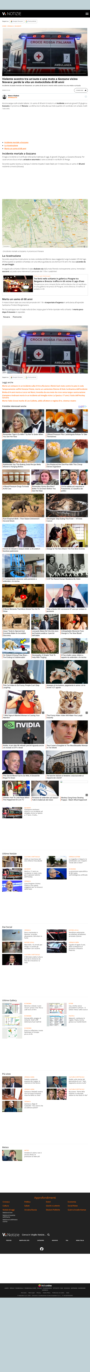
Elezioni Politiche (53, 1210)
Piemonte (17, 317)
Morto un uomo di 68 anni (15, 148)
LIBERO (6, 1288)
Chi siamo (23, 1292)
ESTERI (71, 1003)
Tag (67, 1240)
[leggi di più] (86, 97)
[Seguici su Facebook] (42, 1249)
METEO (26, 1150)
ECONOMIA (72, 869)
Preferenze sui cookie (58, 1292)
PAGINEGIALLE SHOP (30, 1288)
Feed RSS (8, 1240)
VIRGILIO (12, 1288)
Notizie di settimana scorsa (10, 1220)
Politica (27, 1202)
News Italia (80, 1240)
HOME (4, 26)
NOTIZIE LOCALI (73, 930)
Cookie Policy (46, 1292)
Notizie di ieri (8, 1213)
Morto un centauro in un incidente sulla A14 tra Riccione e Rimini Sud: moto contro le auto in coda (43, 386)
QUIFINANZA (74, 1288)
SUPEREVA (45, 1290)
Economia (72, 1202)
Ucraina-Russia (30, 1210)
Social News (73, 1206)
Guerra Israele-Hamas (77, 1210)
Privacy (39, 1292)
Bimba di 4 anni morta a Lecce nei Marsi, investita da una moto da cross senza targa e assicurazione (43, 392)
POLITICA (71, 1016)
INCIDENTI (18, 26)
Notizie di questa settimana (9, 1216)
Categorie (40, 1240)
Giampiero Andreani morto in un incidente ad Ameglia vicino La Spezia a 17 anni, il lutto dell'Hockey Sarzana (43, 396)
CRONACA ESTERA (74, 857)
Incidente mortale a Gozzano (16, 142)
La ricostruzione (11, 145)
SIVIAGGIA (67, 1288)
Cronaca (6, 1202)
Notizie (13, 1234)
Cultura (6, 1206)
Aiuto (67, 1292)
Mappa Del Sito (24, 1240)
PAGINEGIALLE (19, 1288)
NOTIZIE (14, 13)
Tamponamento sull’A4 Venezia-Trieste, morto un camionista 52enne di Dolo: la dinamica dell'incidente (44, 389)
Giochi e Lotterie (53, 1206)
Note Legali (32, 1292)
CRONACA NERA (74, 942)
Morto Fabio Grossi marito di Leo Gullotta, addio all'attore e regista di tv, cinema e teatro (39, 401)
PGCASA (39, 1288)
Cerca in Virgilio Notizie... (34, 1235)
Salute (27, 1206)
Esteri (48, 1202)
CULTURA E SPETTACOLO (32, 857)
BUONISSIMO (82, 1288)
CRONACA (10, 26)
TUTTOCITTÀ (56, 1288)
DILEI (61, 1288)
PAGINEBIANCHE (47, 1288)
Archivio (55, 1240)
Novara (6, 317)
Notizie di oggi (8, 1210)
